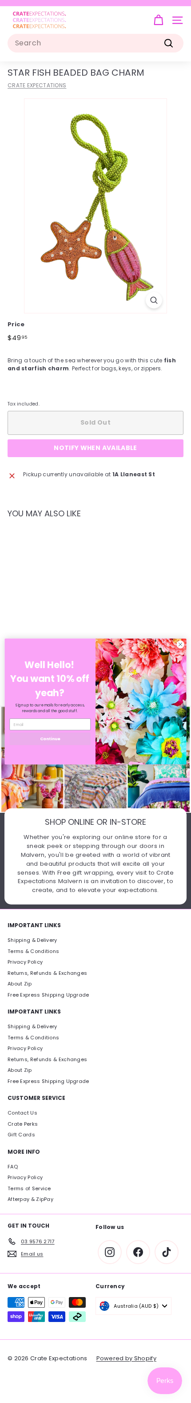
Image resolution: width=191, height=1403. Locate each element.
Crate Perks (23, 1123)
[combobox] (95, 43)
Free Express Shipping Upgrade (48, 994)
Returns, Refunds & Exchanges (47, 973)
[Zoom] (154, 300)
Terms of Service (29, 1188)
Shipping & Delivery (32, 940)
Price (16, 324)
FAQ (13, 1166)
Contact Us (22, 1112)
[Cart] (158, 20)
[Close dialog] (180, 645)
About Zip (20, 983)
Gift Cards (21, 1134)
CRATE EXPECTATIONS (37, 85)
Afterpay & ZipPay (30, 1199)
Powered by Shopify (126, 1358)
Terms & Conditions (33, 951)
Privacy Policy (25, 961)
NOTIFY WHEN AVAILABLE (95, 447)
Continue (50, 739)
